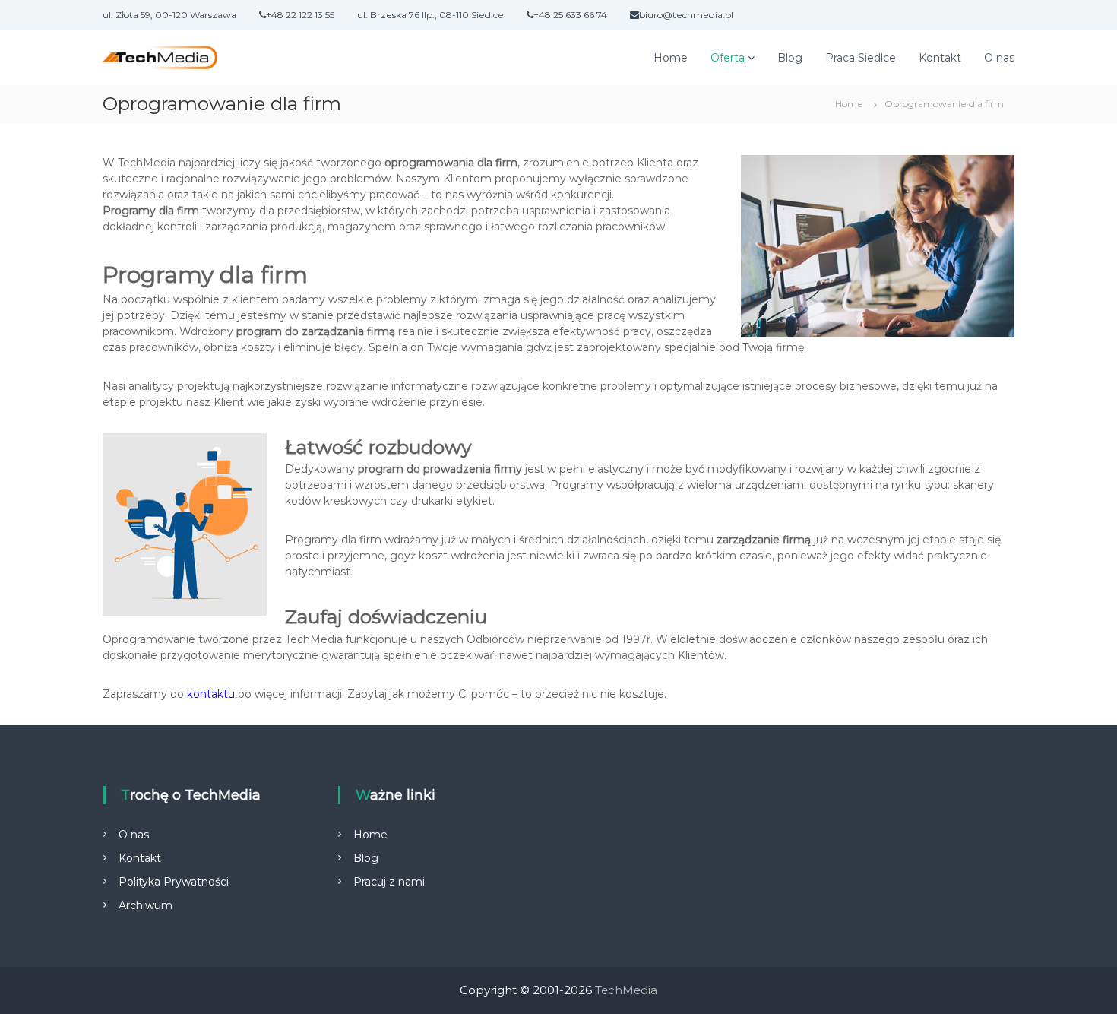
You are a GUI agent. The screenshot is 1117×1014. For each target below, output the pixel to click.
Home (670, 58)
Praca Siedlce (860, 58)
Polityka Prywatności (174, 882)
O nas (999, 58)
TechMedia (626, 990)
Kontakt (940, 58)
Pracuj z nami (389, 882)
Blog (789, 58)
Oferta (727, 58)
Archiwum (145, 905)
